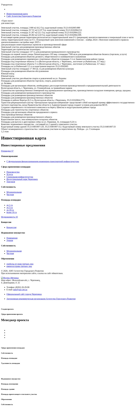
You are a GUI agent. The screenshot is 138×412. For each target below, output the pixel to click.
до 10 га (10, 210)
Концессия (11, 227)
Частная (10, 194)
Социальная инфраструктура (19, 177)
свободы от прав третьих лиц (19, 264)
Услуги (9, 174)
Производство (13, 172)
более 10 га (11, 212)
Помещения (11, 238)
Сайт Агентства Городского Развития (23, 16)
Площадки (7, 151)
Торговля (10, 182)
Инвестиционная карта (17, 14)
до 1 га (9, 205)
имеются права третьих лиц (19, 266)
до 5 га (9, 207)
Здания (9, 240)
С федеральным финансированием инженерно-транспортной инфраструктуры (42, 161)
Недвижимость (9, 217)
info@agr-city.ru (20, 289)
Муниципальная (14, 192)
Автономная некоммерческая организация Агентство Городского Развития (40, 299)
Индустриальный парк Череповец (22, 179)
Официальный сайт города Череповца (24, 294)
